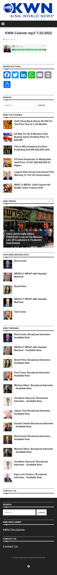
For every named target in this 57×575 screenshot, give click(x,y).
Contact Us (10, 546)
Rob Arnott (20, 261)
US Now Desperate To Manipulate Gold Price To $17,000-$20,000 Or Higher (32, 162)
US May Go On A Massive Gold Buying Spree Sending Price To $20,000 (31, 137)
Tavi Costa (20, 312)
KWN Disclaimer (14, 530)
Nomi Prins (20, 286)
